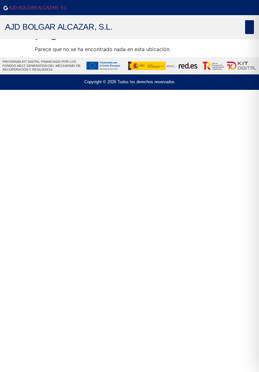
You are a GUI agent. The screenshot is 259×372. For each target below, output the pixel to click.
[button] (249, 27)
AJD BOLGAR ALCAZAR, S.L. (38, 7)
